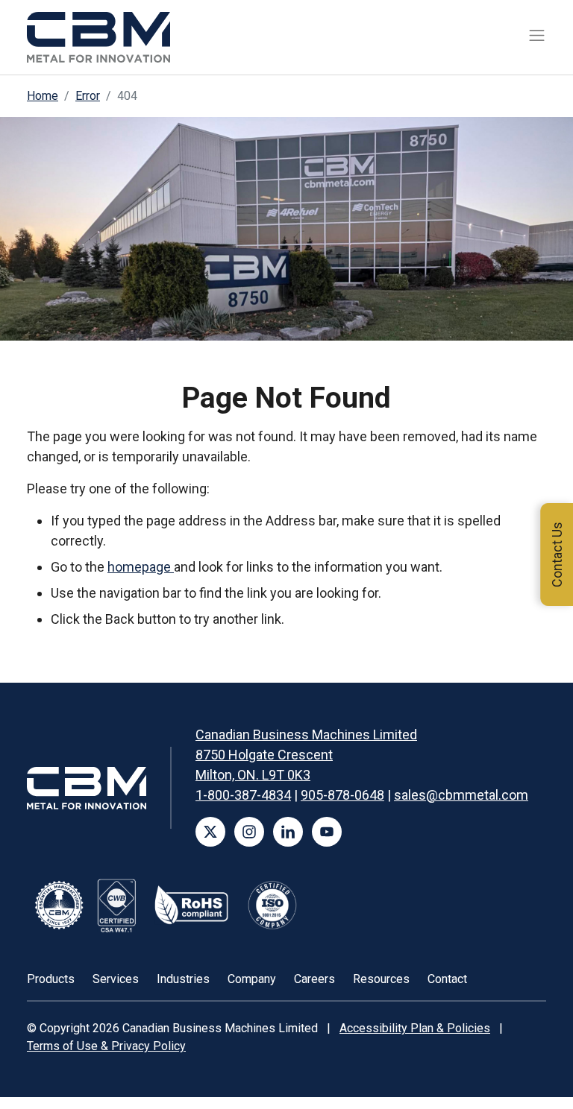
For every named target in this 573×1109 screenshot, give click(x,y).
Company (252, 979)
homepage (140, 567)
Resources (381, 979)
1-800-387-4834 (243, 795)
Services (116, 979)
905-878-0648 (342, 795)
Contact (447, 979)
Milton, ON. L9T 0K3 (252, 775)
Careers (314, 979)
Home (42, 96)
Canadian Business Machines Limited (306, 734)
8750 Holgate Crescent (264, 754)
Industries (183, 979)
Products (51, 979)
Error (87, 96)
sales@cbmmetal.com (461, 795)
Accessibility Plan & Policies (414, 1028)
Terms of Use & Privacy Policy (106, 1046)
